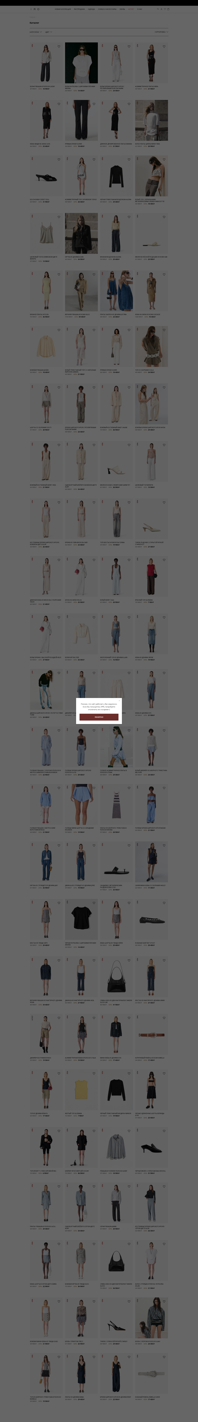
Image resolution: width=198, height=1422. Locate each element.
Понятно (99, 717)
